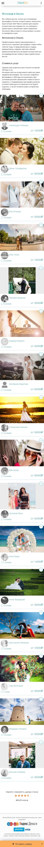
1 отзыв (7, 692)
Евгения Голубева (17, 772)
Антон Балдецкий (17, 600)
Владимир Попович (17, 729)
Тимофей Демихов (17, 298)
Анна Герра (14, 557)
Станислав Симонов (18, 427)
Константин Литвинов (19, 643)
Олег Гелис (14, 255)
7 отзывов (7, 562)
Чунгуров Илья (16, 513)
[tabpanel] (22, 108)
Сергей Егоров (16, 686)
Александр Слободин (18, 125)
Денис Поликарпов (17, 169)
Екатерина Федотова (18, 384)
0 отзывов (7, 131)
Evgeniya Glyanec (17, 341)
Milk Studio (14, 470)
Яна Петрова (15, 212)
